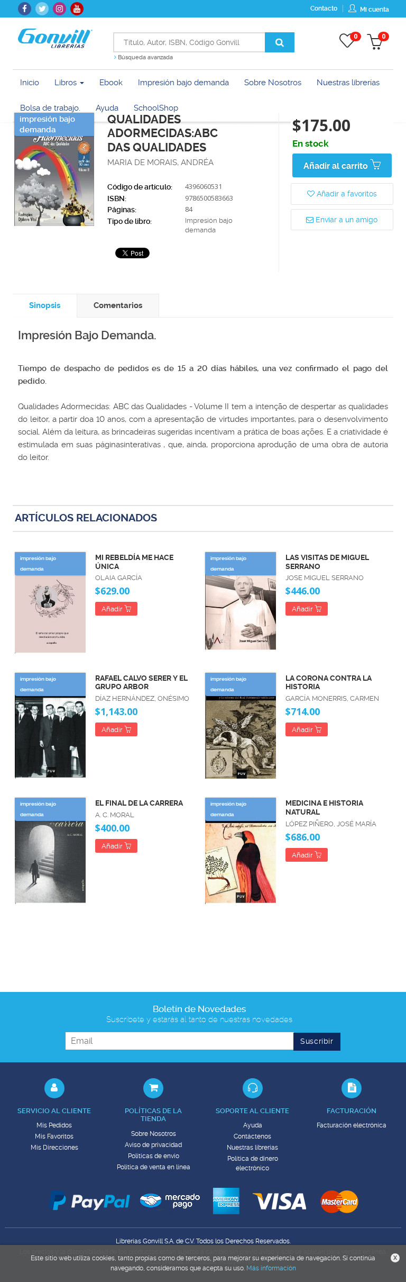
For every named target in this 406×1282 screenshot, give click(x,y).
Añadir (113, 609)
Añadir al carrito (336, 166)
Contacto (323, 8)
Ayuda (252, 1125)
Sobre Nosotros (153, 1133)
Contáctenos (252, 1136)
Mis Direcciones (54, 1147)
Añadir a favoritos (346, 193)
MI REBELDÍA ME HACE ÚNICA (134, 562)
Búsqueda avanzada (144, 57)
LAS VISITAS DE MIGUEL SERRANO (327, 562)
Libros (66, 82)
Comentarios (118, 305)
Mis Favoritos (54, 1136)
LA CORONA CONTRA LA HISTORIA (328, 682)
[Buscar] (279, 42)
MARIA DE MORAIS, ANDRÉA (160, 162)
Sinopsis (44, 305)
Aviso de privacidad (153, 1145)
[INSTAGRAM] (59, 8)
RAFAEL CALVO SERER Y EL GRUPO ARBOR (141, 682)
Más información (271, 1268)
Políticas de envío (153, 1156)
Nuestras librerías (252, 1147)
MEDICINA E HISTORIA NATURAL (324, 807)
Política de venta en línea (153, 1167)
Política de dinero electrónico (252, 1163)
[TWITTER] (42, 8)
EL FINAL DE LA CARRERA (139, 803)
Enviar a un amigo (345, 219)
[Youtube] (77, 8)
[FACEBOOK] (24, 8)
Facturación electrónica (351, 1125)
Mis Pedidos (54, 1125)
